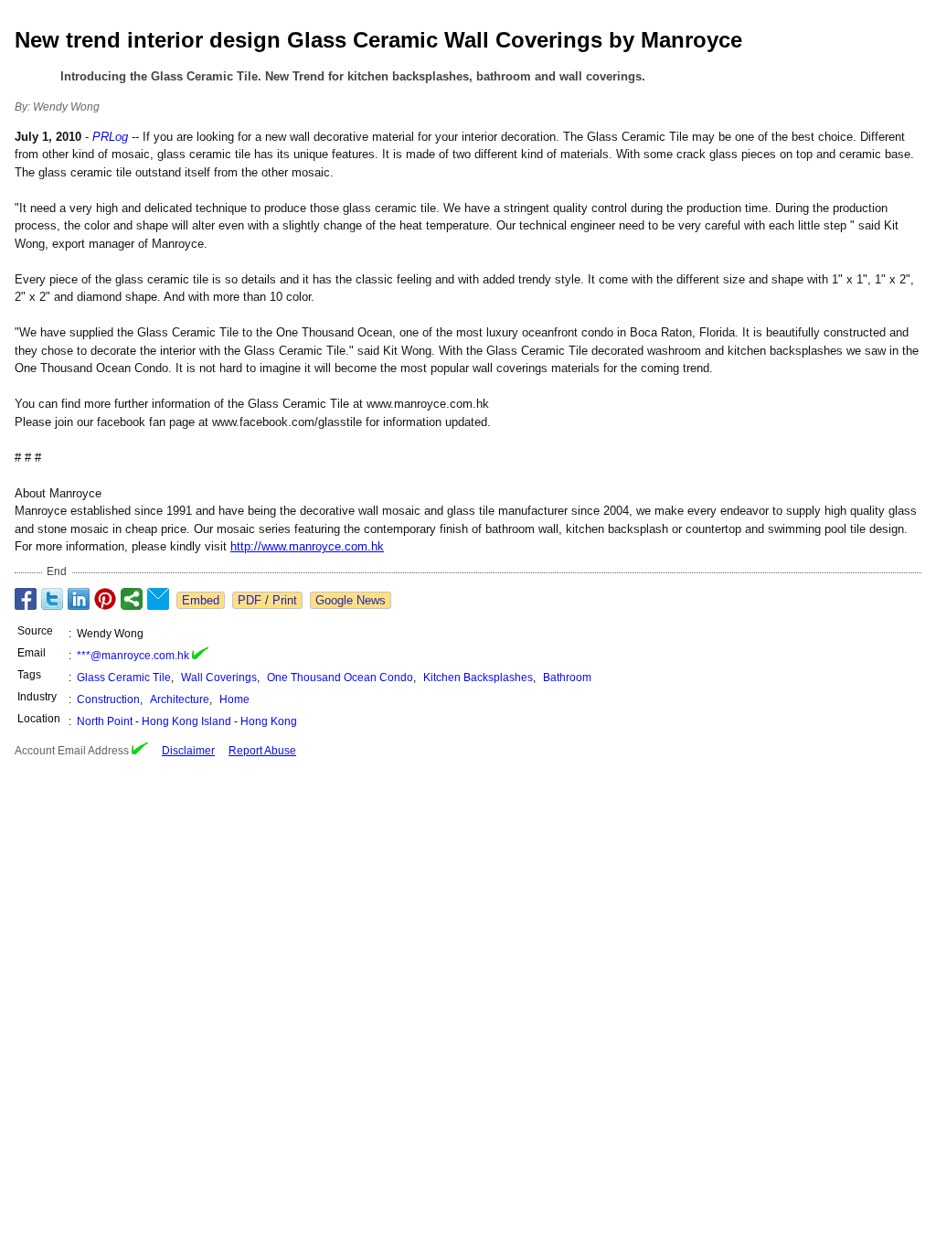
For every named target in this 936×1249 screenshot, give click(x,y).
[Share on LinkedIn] (79, 599)
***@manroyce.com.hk (133, 655)
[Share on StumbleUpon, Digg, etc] (132, 599)
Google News (350, 600)
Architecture (179, 699)
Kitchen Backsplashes (478, 677)
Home (234, 699)
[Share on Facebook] (26, 599)
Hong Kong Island (186, 721)
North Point (105, 721)
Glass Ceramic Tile (124, 677)
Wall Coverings (219, 677)
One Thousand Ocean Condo (340, 677)
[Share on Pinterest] (105, 599)
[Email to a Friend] (158, 599)
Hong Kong (268, 721)
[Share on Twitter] (52, 599)
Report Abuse (262, 750)
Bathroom (567, 677)
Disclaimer (188, 750)
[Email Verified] (200, 655)
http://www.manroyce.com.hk (307, 546)
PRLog (110, 137)
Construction (108, 699)
